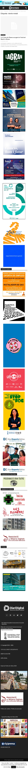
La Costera (3, 34)
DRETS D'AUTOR (5, 653)
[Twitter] (17, 615)
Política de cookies (5, 708)
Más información (20, 767)
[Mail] (14, 615)
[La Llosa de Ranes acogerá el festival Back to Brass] (14, 26)
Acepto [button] (13, 767)
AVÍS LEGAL (4, 658)
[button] (26, 8)
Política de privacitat (16, 708)
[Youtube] (21, 615)
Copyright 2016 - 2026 (7, 645)
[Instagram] (10, 615)
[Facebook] (6, 615)
